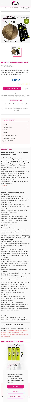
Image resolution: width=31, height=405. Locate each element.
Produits (15, 354)
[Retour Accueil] (15, 3)
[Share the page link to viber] (5, 103)
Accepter (15, 387)
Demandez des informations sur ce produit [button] (16, 109)
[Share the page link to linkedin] (26, 103)
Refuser (15, 391)
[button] (2, 3)
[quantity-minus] (26, 88)
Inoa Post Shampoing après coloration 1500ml (15, 369)
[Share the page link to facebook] (14, 103)
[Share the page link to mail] (9, 103)
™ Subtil (4, 133)
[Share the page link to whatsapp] (22, 103)
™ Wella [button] (5, 130)
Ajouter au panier (13, 88)
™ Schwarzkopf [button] (7, 127)
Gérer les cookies (15, 396)
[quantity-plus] (27, 88)
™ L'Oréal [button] (5, 124)
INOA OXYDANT (15, 350)
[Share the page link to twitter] (18, 103)
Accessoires (9, 141)
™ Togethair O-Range (9, 135)
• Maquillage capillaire (8, 138)
